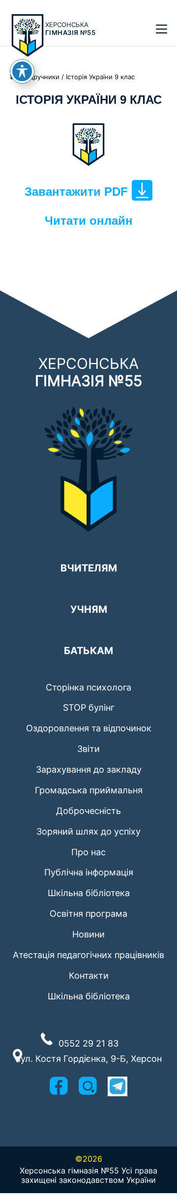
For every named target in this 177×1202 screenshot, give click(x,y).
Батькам (88, 646)
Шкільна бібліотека (89, 893)
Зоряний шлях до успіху (88, 831)
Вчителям (88, 564)
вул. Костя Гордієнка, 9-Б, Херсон (89, 1058)
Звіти (88, 749)
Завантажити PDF (76, 191)
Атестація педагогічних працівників (88, 955)
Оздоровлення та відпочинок (88, 728)
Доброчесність (88, 811)
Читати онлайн (89, 220)
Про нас (88, 852)
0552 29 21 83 (88, 1043)
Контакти (89, 975)
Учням (88, 605)
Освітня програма (88, 913)
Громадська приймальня (89, 790)
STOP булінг (89, 707)
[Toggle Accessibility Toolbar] (22, 71)
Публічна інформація (88, 872)
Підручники (41, 77)
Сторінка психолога (88, 687)
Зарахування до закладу (89, 769)
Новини (88, 934)
